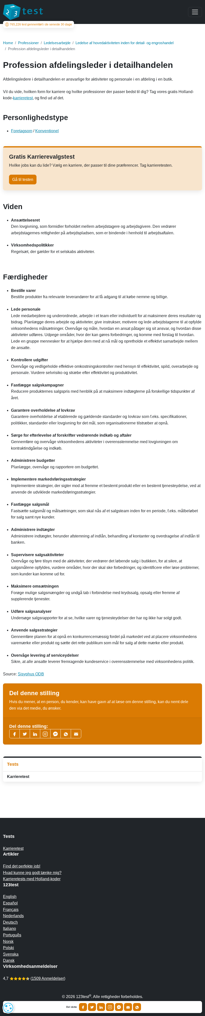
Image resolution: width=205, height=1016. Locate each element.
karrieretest (23, 98)
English (9, 896)
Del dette (71, 1007)
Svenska (10, 954)
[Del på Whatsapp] (137, 1007)
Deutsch (10, 922)
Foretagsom (21, 131)
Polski (8, 948)
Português (12, 935)
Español (10, 903)
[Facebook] (14, 733)
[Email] (128, 1007)
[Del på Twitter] (92, 1007)
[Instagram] (110, 1007)
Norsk (8, 941)
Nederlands (13, 916)
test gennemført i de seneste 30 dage (41, 24)
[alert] (8, 1008)
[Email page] (76, 733)
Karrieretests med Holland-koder (31, 879)
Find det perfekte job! (21, 866)
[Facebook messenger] (55, 733)
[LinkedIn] (35, 733)
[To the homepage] (23, 12)
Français (10, 909)
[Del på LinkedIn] (101, 1007)
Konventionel (47, 131)
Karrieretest (18, 776)
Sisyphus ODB (31, 674)
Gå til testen (22, 179)
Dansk (8, 960)
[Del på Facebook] (83, 1007)
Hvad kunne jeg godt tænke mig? (32, 873)
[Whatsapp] (65, 733)
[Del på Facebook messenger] (119, 1007)
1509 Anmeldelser (48, 978)
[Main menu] (195, 12)
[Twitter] (25, 733)
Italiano (9, 928)
